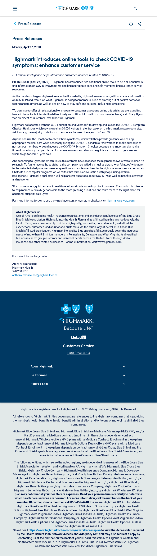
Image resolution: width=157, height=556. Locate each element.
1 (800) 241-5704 (78, 353)
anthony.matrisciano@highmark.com (34, 275)
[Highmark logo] (74, 8)
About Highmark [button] (41, 366)
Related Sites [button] (39, 384)
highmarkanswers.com (120, 200)
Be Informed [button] (39, 375)
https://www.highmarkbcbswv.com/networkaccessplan (65, 530)
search (135, 8)
